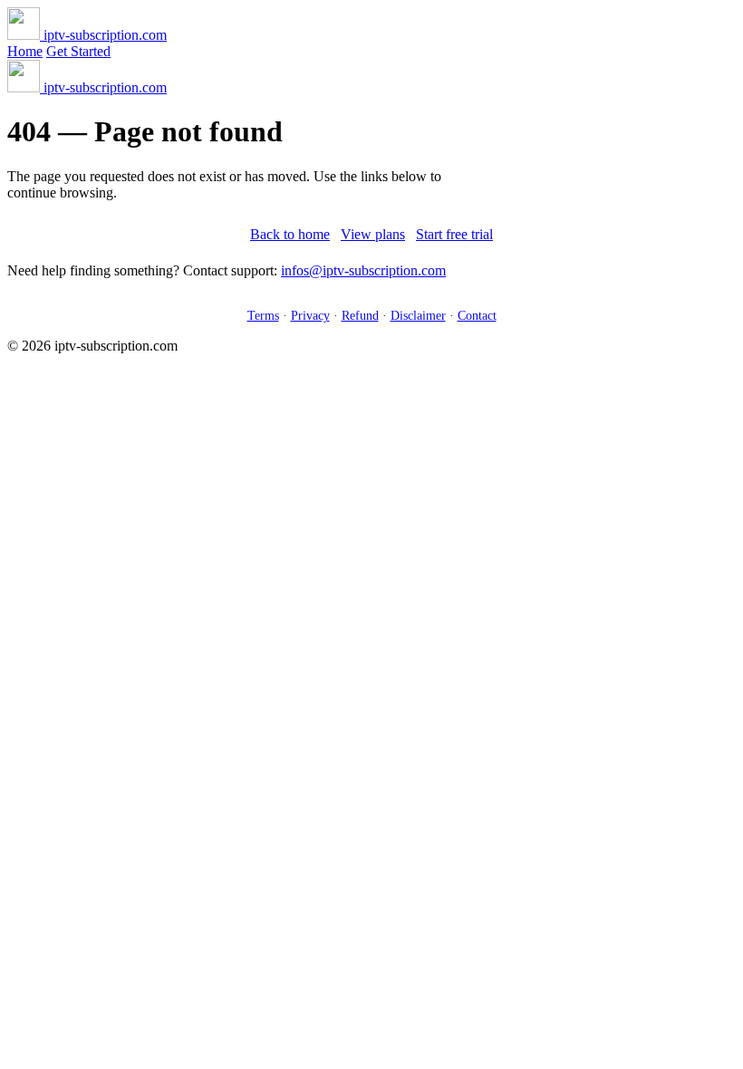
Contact (477, 315)
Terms (263, 315)
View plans (373, 234)
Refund (360, 315)
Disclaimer (418, 315)
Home (25, 51)
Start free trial (454, 234)
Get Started (78, 51)
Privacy (310, 315)
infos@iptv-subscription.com (363, 270)
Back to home (290, 234)
